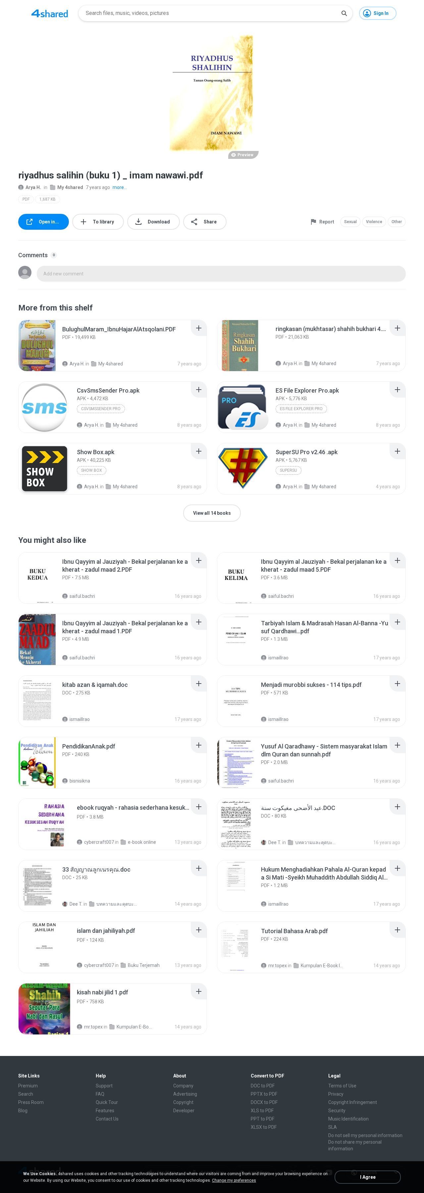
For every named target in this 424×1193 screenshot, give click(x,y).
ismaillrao (278, 657)
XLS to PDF (262, 1110)
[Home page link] (49, 13)
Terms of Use (342, 1085)
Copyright (183, 1102)
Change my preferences (234, 1180)
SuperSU (288, 470)
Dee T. (274, 842)
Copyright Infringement (352, 1102)
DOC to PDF (263, 1085)
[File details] (44, 345)
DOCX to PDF (264, 1102)
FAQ (100, 1094)
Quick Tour (107, 1102)
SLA (332, 1127)
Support (104, 1085)
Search (25, 1094)
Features (105, 1110)
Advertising (185, 1094)
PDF (26, 199)
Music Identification (348, 1118)
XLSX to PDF (264, 1127)
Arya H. (33, 187)
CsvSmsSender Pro (101, 408)
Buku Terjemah (144, 965)
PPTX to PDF (264, 1094)
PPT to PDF (262, 1118)
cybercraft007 (99, 842)
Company (183, 1085)
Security (336, 1110)
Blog (22, 1110)
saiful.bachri (82, 596)
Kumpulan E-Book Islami (322, 965)
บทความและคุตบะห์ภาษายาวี (316, 842)
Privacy (336, 1094)
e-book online (142, 842)
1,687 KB (47, 199)
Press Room (31, 1102)
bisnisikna (80, 781)
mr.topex (277, 965)
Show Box (91, 470)
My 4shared (70, 187)
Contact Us (107, 1118)
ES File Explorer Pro (301, 408)
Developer (183, 1110)
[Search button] (344, 13)
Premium (28, 1085)
